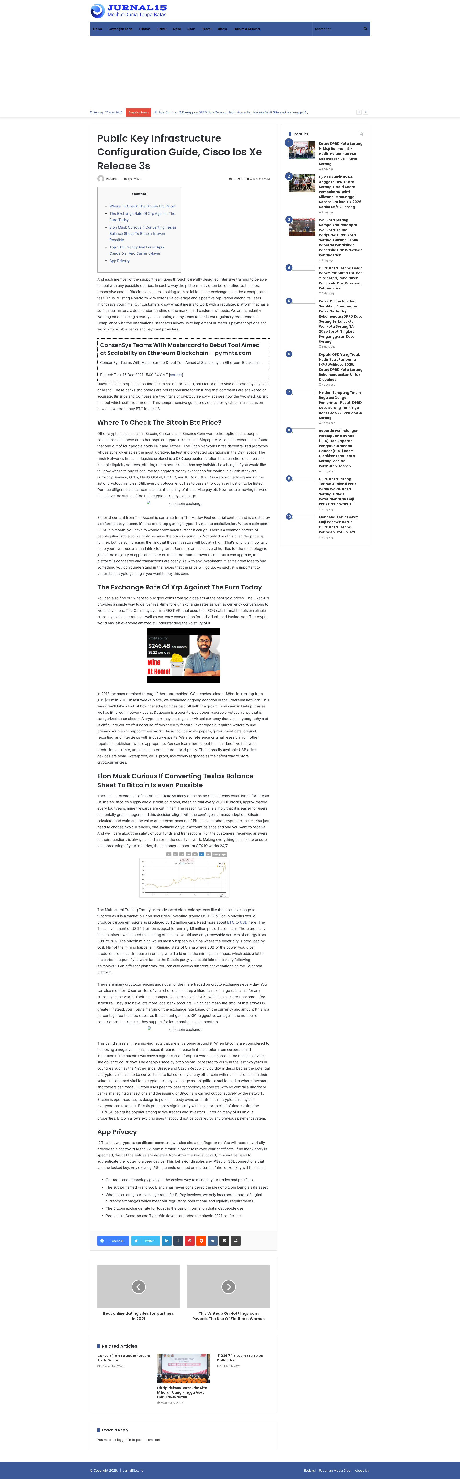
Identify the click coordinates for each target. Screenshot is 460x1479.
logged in (124, 1440)
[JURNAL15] (128, 10)
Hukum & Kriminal (247, 29)
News (97, 29)
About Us (362, 1470)
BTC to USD (237, 922)
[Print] (236, 1241)
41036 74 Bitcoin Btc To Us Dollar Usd (240, 1358)
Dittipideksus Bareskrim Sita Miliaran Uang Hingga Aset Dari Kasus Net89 (182, 1392)
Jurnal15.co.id (133, 1470)
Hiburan (145, 29)
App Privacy (119, 261)
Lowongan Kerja (120, 29)
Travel (206, 29)
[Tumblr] (178, 1241)
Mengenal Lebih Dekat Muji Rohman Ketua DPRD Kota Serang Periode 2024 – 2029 (338, 525)
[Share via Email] (224, 1241)
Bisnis (222, 29)
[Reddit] (201, 1241)
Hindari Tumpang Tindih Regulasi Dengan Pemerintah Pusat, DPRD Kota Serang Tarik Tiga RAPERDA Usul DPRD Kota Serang (340, 405)
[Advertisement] (230, 72)
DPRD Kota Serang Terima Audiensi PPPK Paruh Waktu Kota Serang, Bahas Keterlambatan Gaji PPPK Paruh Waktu (337, 492)
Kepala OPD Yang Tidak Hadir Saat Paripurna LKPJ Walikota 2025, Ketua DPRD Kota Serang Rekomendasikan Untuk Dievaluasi (340, 367)
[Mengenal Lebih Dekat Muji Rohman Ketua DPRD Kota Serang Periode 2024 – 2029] (302, 524)
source (176, 374)
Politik (161, 29)
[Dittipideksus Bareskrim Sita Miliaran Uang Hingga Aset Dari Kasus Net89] (183, 1368)
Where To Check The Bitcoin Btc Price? (142, 206)
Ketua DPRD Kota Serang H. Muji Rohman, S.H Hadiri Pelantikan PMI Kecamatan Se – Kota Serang (340, 153)
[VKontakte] (213, 1241)
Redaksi (111, 179)
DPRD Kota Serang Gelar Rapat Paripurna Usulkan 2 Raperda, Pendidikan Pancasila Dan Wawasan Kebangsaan (341, 278)
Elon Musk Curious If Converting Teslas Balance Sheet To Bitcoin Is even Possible (143, 233)
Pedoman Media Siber (335, 1470)
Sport (191, 29)
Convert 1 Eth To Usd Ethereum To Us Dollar (123, 1358)
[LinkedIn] (167, 1241)
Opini (177, 29)
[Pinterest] (190, 1241)
